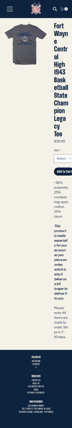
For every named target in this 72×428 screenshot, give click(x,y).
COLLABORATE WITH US (36, 386)
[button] (64, 9)
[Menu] (10, 9)
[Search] (55, 9)
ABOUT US (36, 383)
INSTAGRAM (36, 361)
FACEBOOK (36, 364)
